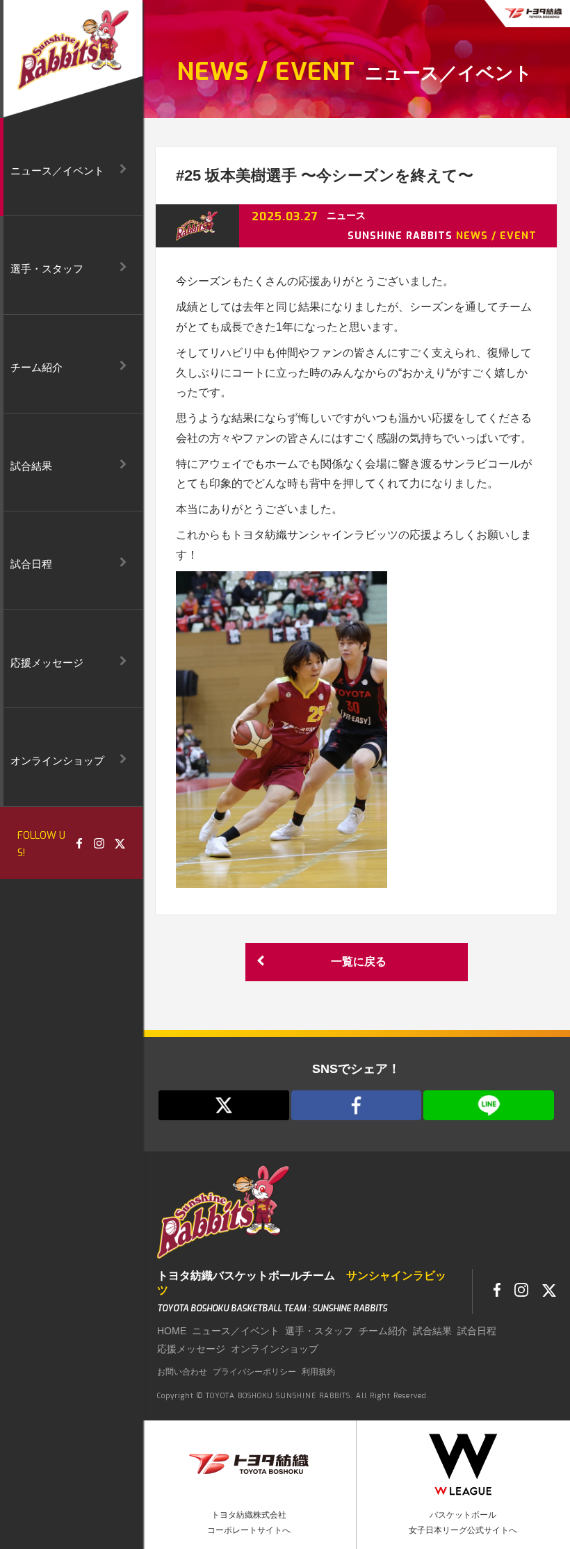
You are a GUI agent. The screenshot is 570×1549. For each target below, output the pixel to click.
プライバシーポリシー (254, 1372)
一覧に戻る (358, 961)
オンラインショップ (274, 1348)
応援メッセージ (191, 1348)
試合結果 (432, 1330)
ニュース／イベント (235, 1330)
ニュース (346, 215)
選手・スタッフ (319, 1330)
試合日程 (476, 1330)
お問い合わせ (182, 1372)
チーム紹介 (383, 1330)
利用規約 (318, 1372)
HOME (171, 1330)
